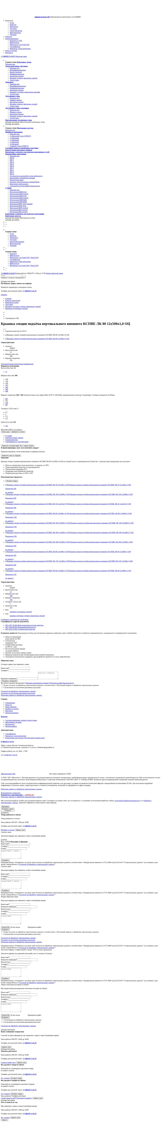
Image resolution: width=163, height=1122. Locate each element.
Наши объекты (11, 707)
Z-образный (14, 144)
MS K (12, 166)
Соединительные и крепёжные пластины (21, 148)
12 (6, 372)
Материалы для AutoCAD (19, 45)
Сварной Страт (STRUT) (19, 146)
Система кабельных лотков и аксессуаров (21, 720)
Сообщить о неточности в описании (14, 619)
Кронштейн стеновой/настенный (22, 178)
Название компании (8, 907)
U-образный (14, 138)
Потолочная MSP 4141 (18, 196)
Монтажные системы (13, 722)
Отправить (5, 860)
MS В (12, 158)
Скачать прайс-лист (8, 1062)
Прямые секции (16, 100)
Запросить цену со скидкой (11, 455)
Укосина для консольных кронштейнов (24, 182)
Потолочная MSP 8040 (18, 202)
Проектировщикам (17, 242)
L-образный (14, 142)
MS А (12, 162)
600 (6, 391)
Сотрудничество (16, 31)
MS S (12, 168)
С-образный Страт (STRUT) (20, 136)
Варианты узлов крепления (20, 49)
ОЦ (6, 403)
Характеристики (11, 440)
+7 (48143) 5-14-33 (8, 273)
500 (6, 389)
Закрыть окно (20, 830)
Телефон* (4, 670)
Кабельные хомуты (13, 216)
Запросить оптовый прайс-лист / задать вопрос (18, 446)
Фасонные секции (17, 76)
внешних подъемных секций (21, 612)
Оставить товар (16, 1078)
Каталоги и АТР (16, 41)
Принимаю (5, 806)
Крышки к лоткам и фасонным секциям (25, 92)
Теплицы (5, 226)
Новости (13, 25)
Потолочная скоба (16, 180)
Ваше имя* (5, 668)
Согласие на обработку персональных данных (18, 691)
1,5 (6, 418)
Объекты (8, 37)
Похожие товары (11, 481)
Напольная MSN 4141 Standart (21, 204)
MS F (12, 160)
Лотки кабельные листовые (16, 66)
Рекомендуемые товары (14, 438)
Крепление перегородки (19, 184)
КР (6, 405)
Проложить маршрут (24, 1098)
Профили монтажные (14, 132)
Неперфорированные (18, 70)
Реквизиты (14, 27)
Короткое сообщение (9, 678)
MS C (12, 170)
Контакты (9, 53)
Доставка (13, 29)
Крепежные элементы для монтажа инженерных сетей (27, 152)
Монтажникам (15, 33)
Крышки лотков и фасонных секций (23, 78)
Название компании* (9, 960)
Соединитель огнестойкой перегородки (25, 186)
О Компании (10, 703)
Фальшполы (6, 222)
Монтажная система (25, 128)
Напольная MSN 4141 (18, 206)
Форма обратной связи (54, 273)
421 (6, 426)
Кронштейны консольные (15, 154)
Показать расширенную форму (37, 683)
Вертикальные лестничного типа (18, 120)
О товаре (8, 436)
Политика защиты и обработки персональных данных (21, 695)
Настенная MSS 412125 (18, 210)
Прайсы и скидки (12, 709)
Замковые (9, 82)
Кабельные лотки (24, 62)
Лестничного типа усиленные (17, 108)
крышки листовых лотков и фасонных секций (27, 616)
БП (6, 399)
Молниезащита (6, 224)
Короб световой (16, 72)
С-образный (14, 140)
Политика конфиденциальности (61, 683)
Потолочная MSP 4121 (18, 192)
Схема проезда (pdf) (8, 1098)
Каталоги (13, 254)
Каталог (4, 716)
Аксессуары (14, 80)
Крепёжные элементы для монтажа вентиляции (24, 214)
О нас (12, 23)
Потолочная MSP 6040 (18, 200)
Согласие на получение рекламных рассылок (18, 693)
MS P (12, 172)
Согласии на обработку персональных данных (36, 864)
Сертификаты (15, 47)
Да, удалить (5, 1078)
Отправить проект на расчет (8, 809)
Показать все (10, 64)
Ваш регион (5, 909)
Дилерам (13, 35)
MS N (12, 174)
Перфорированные (17, 74)
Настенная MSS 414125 (18, 212)
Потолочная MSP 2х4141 (19, 198)
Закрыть (4, 1120)
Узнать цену (6, 432)
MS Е (12, 164)
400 (6, 387)
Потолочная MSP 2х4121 (19, 194)
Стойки (8, 188)
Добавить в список (18, 432)
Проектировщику (12, 39)
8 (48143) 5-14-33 (7, 742)
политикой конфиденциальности (127, 801)
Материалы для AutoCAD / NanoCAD (24, 258)
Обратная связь (21, 56)
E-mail (3, 848)
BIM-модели (14, 43)
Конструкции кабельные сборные (18, 150)
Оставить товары (17, 1094)
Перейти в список (8, 830)
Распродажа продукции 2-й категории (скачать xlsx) (25, 738)
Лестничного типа (12, 96)
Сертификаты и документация (16, 442)
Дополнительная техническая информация (17, 364)
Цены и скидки (11, 51)
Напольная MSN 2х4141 (19, 208)
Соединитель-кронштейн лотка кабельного (26, 176)
